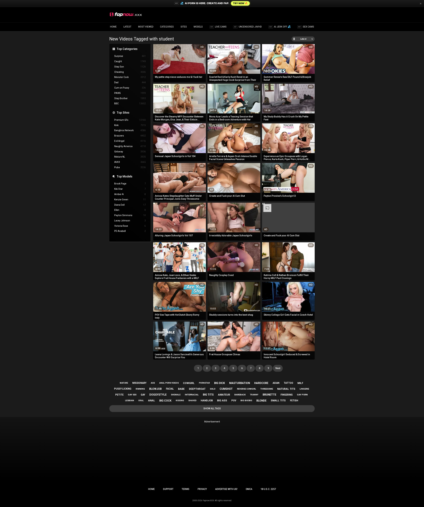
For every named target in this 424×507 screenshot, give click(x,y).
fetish (294, 400)
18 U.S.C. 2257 (268, 489)
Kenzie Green (130, 199)
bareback (240, 394)
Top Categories (127, 49)
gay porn (302, 394)
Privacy (202, 489)
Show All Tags (212, 408)
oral (141, 400)
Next (277, 368)
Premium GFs (130, 120)
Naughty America (130, 146)
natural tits (286, 388)
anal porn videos (169, 383)
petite (119, 394)
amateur (224, 394)
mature (124, 383)
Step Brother (130, 98)
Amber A (130, 194)
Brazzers (130, 135)
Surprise (130, 56)
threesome (266, 389)
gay (143, 394)
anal (151, 400)
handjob (207, 400)
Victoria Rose (130, 226)
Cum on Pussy (130, 87)
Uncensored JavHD (248, 26)
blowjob (155, 388)
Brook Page (130, 183)
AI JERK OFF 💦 (280, 26)
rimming (140, 389)
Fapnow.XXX (208, 500)
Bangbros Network (130, 130)
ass (153, 383)
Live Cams (219, 26)
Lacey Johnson (130, 220)
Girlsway (130, 151)
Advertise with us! (226, 489)
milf (300, 383)
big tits (208, 394)
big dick (219, 383)
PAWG (130, 93)
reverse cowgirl (246, 389)
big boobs (246, 400)
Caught (130, 61)
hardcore (261, 383)
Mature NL (130, 156)
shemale (176, 395)
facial (170, 388)
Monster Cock (130, 77)
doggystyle (158, 394)
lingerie (304, 389)
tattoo (288, 383)
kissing (180, 400)
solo (212, 389)
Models (198, 26)
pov (233, 400)
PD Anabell (130, 231)
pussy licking (122, 388)
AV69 (130, 162)
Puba (130, 167)
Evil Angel (130, 141)
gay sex (132, 394)
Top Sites (123, 112)
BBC (130, 103)
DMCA (249, 489)
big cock (165, 400)
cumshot (226, 388)
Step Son (130, 66)
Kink (130, 125)
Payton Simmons (130, 215)
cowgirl (189, 383)
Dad (130, 82)
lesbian (129, 400)
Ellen (130, 210)
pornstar (204, 383)
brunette (269, 394)
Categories (167, 26)
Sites (184, 26)
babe (181, 388)
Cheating (130, 72)
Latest (127, 26)
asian (276, 383)
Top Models (124, 176)
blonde (261, 400)
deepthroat (197, 388)
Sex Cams (306, 26)
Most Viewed (145, 26)
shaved (192, 400)
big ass (222, 400)
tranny (254, 395)
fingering (287, 394)
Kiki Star (130, 189)
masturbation (239, 383)
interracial (192, 394)
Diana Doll (130, 204)
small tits (278, 400)
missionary (139, 383)
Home (113, 26)
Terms (185, 489)
